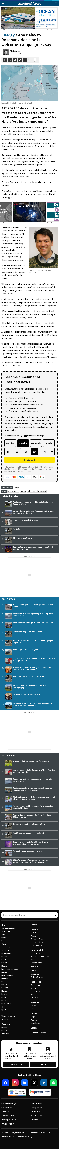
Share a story (7, 1115)
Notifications (37, 1115)
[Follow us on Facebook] (5, 1082)
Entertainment (7, 975)
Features (35, 929)
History (4, 984)
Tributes (34, 936)
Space (4, 1006)
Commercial (37, 950)
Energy (8, 35)
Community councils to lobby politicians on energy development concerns (32, 843)
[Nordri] (29, 212)
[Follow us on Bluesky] (24, 1082)
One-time (10, 443)
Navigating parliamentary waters (27, 851)
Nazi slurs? (17, 529)
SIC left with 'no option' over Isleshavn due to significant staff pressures (32, 704)
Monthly (23, 443)
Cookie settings (8, 1103)
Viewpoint (5, 1033)
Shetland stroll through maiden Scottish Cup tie (33, 622)
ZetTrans (34, 966)
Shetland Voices (37, 939)
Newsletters (36, 1023)
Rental (33, 988)
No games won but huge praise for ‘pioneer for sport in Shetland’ (33, 807)
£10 (34, 451)
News (3, 925)
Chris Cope (15, 51)
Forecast (34, 1005)
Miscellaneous (37, 997)
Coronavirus (6, 953)
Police (3, 997)
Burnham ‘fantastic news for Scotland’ (30, 676)
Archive (34, 1013)
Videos (34, 1027)
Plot (32, 994)
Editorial (34, 925)
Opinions (5, 1023)
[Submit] (54, 915)
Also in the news (8, 928)
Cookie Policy (37, 1103)
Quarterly (36, 443)
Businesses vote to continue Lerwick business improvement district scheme (32, 789)
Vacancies (35, 974)
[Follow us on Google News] (17, 1092)
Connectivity (6, 950)
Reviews (4, 1030)
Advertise (5, 1111)
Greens (23, 491)
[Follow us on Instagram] (15, 1082)
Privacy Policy (7, 1123)
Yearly (49, 443)
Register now (15, 1064)
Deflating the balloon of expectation (29, 824)
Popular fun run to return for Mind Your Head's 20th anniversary (33, 816)
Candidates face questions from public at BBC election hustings (33, 548)
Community (6, 947)
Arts (3, 934)
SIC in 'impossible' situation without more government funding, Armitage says (31, 861)
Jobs (33, 970)
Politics (4, 1000)
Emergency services (9, 969)
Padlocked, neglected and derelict (27, 631)
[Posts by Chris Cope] (6, 52)
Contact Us (6, 1107)
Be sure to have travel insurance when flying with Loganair (34, 641)
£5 (17, 451)
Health (4, 981)
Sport (3, 1009)
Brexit (3, 937)
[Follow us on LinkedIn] (43, 1082)
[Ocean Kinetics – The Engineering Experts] (29, 18)
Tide (32, 1008)
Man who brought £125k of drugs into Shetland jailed (33, 605)
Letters (4, 1027)
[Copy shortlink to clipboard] (25, 60)
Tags (33, 1017)
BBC (32, 959)
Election (4, 966)
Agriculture (5, 931)
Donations (36, 1111)
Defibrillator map (39, 1032)
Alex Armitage (13, 491)
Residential (35, 985)
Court (3, 959)
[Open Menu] (3, 3)
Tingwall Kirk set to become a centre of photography (30, 686)
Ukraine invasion (8, 1016)
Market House (36, 962)
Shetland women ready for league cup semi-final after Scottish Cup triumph (34, 798)
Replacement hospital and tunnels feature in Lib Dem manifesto (34, 503)
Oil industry (32, 491)
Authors (34, 1020)
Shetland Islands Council (41, 956)
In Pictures (35, 933)
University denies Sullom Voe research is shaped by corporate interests (33, 512)
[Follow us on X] (34, 1082)
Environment (6, 978)
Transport (5, 1013)
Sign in (43, 1064)
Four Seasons (36, 945)
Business (5, 941)
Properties (36, 981)
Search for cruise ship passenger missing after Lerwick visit (33, 614)
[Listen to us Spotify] (53, 1082)
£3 (8, 451)
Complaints (36, 1107)
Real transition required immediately (29, 833)
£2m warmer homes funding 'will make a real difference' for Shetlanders (32, 668)
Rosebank (42, 491)
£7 (26, 451)
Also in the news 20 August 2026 (26, 694)
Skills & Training (37, 977)
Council (4, 956)
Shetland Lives (37, 942)
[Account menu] (56, 3)
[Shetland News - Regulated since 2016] (40, 1092)
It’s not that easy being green (25, 520)
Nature (4, 994)
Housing (4, 988)
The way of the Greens (22, 538)
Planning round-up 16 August (25, 649)
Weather (4, 1019)
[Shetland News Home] (29, 5)
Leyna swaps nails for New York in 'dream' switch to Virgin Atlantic (34, 659)
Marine (4, 991)
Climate (4, 944)
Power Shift (6, 1003)
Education (5, 962)
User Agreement (9, 1119)
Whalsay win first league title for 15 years (31, 761)
